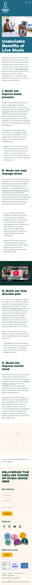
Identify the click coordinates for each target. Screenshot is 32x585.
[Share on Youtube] (14, 526)
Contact (4, 573)
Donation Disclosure (8, 575)
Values (10, 573)
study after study (22, 69)
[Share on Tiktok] (20, 526)
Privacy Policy (18, 573)
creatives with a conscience (21, 581)
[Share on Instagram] (9, 526)
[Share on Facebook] (4, 526)
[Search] (26, 3)
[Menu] (29, 3)
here (10, 461)
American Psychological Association (15, 190)
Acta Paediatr (17, 308)
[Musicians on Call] (5, 7)
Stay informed (8, 489)
